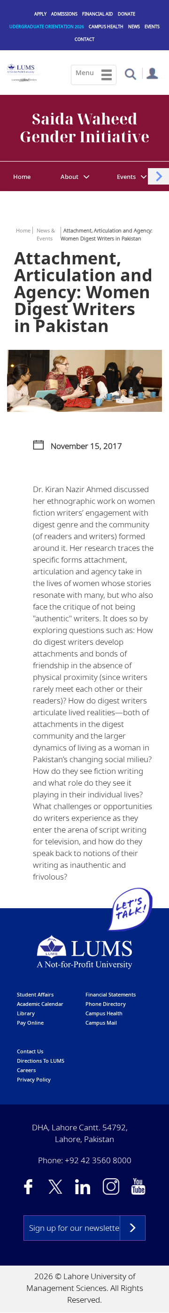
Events (152, 26)
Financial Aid (97, 14)
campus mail (101, 1022)
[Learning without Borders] (23, 78)
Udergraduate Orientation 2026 (46, 26)
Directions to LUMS (40, 1060)
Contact (84, 39)
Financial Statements (110, 994)
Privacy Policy (34, 1079)
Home (22, 176)
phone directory (105, 1003)
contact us (30, 1051)
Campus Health (106, 26)
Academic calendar (40, 1003)
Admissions (64, 14)
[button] (130, 73)
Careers (26, 1070)
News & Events (46, 234)
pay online (30, 1022)
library (26, 1013)
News (134, 26)
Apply (40, 14)
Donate (126, 14)
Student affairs (35, 994)
